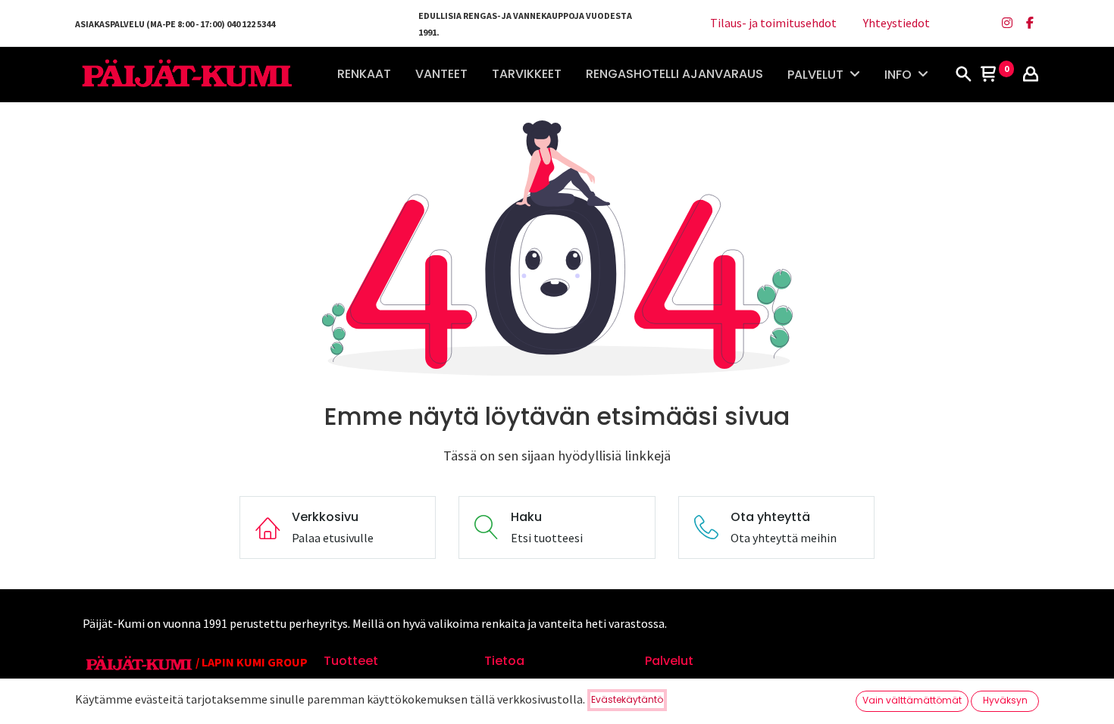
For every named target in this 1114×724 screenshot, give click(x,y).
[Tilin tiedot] (1030, 75)
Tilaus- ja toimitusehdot (773, 22)
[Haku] (963, 75)
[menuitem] (364, 74)
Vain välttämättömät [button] (912, 700)
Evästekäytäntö (627, 699)
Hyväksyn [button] (1005, 700)
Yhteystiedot (896, 22)
